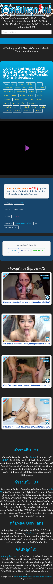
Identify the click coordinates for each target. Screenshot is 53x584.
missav (39, 99)
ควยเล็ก (22, 95)
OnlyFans (30, 533)
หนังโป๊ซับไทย (8, 92)
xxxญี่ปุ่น (16, 99)
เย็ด (24, 88)
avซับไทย (7, 107)
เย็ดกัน (17, 88)
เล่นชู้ (39, 84)
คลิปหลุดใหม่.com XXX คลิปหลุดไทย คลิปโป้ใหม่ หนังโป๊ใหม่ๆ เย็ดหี (32, 577)
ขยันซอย (7, 99)
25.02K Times (18, 210)
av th (16, 107)
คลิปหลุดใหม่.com (9, 556)
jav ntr (41, 103)
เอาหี (13, 84)
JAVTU (42, 107)
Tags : (6, 84)
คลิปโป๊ (5, 460)
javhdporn (32, 103)
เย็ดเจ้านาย (8, 88)
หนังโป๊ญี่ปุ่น (40, 88)
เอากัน (21, 84)
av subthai (25, 107)
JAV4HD (17, 111)
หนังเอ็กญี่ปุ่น (21, 92)
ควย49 (30, 95)
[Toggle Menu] (48, 41)
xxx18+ (25, 99)
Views (7, 210)
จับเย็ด (14, 95)
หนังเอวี (31, 92)
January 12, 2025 (11, 227)
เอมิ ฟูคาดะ (30, 84)
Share (14, 250)
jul (14, 103)
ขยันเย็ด (39, 95)
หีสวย (31, 88)
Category (8, 203)
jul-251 (6, 103)
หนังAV (40, 92)
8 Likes (7, 216)
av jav (34, 107)
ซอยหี (6, 95)
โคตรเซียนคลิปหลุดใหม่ (23, 223)
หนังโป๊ (20, 203)
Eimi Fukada (28, 111)
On (36, 223)
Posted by (8, 223)
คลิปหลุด (32, 457)
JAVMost (7, 111)
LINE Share (38, 250)
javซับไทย (21, 103)
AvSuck (38, 111)
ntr (32, 99)
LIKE (17, 216)
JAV (16, 203)
